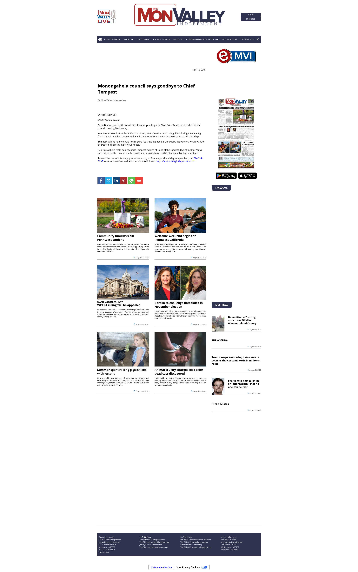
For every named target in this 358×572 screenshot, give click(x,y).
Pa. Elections (161, 39)
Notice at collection (161, 567)
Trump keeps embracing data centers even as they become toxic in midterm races (236, 360)
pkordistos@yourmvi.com (201, 547)
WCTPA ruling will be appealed (119, 305)
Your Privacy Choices (188, 567)
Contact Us (248, 39)
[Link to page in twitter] (108, 180)
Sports (128, 39)
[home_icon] (100, 39)
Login (250, 15)
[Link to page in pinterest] (123, 180)
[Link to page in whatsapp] (131, 180)
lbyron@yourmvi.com (200, 542)
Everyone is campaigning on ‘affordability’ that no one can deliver (243, 384)
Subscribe (250, 19)
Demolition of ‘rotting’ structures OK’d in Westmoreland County (242, 320)
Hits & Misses (220, 404)
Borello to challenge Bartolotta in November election (179, 305)
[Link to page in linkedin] (116, 180)
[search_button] (258, 39)
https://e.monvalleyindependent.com (175, 161)
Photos (177, 39)
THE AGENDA (220, 340)
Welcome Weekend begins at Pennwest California (175, 238)
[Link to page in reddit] (139, 180)
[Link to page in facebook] (101, 180)
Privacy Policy (104, 552)
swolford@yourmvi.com (160, 542)
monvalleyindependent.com (109, 542)
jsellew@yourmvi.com (159, 547)
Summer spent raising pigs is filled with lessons (122, 371)
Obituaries (143, 39)
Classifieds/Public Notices (201, 39)
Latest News (111, 39)
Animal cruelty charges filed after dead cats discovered (179, 371)
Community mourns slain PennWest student (115, 238)
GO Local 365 (229, 39)
